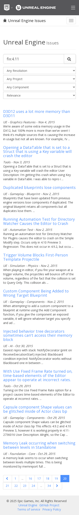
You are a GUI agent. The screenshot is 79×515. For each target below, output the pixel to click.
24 (33, 486)
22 (16, 486)
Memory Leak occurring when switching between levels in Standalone (39, 445)
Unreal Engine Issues (27, 20)
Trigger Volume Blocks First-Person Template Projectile (35, 257)
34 (49, 486)
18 (47, 478)
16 (30, 478)
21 (7, 486)
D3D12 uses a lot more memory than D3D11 (36, 113)
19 (56, 478)
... (22, 478)
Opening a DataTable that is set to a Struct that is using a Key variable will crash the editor (37, 151)
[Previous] (7, 478)
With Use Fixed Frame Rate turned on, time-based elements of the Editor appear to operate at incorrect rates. (37, 375)
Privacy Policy (51, 509)
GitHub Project (49, 505)
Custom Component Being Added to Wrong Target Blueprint (36, 293)
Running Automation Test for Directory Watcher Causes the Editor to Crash (39, 221)
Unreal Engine (28, 505)
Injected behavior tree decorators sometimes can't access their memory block (37, 335)
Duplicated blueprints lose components (39, 187)
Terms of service (28, 509)
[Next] (57, 485)
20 (65, 478)
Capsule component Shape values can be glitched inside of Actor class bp (37, 409)
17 (39, 478)
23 (24, 486)
